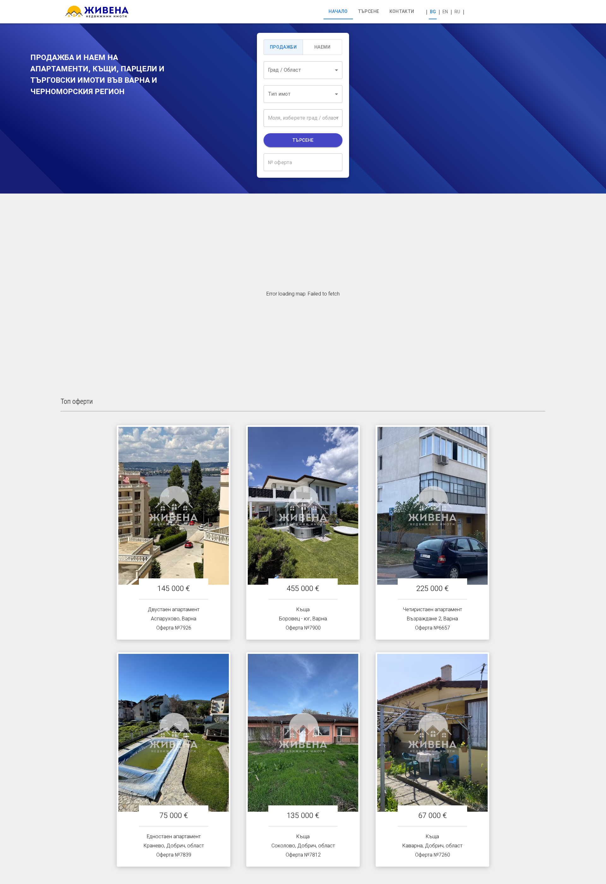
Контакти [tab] (401, 11)
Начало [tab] (338, 11)
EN (445, 11)
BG (433, 11)
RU (457, 11)
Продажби (283, 47)
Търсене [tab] (368, 11)
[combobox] (303, 70)
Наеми (322, 47)
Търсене (303, 140)
